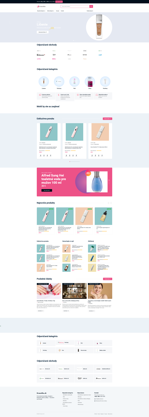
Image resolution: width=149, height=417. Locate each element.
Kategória (102, 413)
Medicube (43, 142)
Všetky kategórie (90, 10)
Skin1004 (76, 254)
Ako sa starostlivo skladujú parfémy (45, 300)
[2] (74, 40)
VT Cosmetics (102, 245)
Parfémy (105, 88)
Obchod (95, 413)
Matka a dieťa (103, 350)
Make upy (79, 396)
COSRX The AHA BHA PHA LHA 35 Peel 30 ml (77, 247)
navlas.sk (104, 378)
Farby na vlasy (65, 398)
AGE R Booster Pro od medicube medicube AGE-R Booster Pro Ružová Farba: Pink (74, 148)
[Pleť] (78, 343)
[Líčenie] (40, 343)
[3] (75, 40)
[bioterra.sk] (60, 369)
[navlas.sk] (98, 378)
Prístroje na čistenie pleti (47, 144)
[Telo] (59, 350)
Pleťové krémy (96, 144)
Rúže (79, 400)
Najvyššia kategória (41, 10)
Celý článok (40, 310)
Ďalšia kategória (50, 10)
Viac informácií (47, 190)
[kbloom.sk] (60, 378)
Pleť (75, 88)
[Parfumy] (61, 342)
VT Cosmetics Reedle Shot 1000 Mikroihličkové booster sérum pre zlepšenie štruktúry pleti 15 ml (103, 267)
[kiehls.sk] (79, 378)
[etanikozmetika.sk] (98, 369)
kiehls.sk (85, 378)
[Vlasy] (97, 343)
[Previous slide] (108, 203)
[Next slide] (111, 203)
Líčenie (44, 88)
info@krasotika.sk (99, 398)
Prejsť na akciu (59, 1)
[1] (73, 40)
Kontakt (62, 10)
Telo (63, 350)
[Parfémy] (40, 350)
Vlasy (89, 88)
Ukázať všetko (107, 118)
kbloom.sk (66, 378)
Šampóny (65, 400)
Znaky (99, 413)
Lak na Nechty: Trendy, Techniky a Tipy (97, 300)
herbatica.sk (48, 378)
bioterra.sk (66, 368)
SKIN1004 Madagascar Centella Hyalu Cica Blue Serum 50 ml (77, 257)
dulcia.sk (85, 368)
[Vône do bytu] (78, 350)
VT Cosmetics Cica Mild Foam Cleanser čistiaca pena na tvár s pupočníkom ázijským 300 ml (104, 248)
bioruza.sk (47, 368)
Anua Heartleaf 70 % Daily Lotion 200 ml (99, 147)
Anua (94, 142)
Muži (64, 396)
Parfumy (59, 88)
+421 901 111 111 (99, 396)
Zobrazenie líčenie (42, 32)
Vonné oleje (65, 406)
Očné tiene (80, 402)
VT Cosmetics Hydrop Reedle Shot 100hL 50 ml (104, 256)
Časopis (57, 10)
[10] (79, 161)
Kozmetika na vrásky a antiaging (84, 398)
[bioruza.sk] (41, 369)
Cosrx (100, 226)
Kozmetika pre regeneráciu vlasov (84, 394)
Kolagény (65, 303)
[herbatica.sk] (41, 378)
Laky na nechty (91, 302)
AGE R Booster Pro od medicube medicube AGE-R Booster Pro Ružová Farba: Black (48, 148)
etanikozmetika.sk (106, 368)
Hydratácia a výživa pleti (67, 394)
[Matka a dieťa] (97, 350)
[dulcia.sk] (79, 369)
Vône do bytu (83, 350)
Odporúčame (110, 413)
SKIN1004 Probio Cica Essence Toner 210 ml (76, 266)
